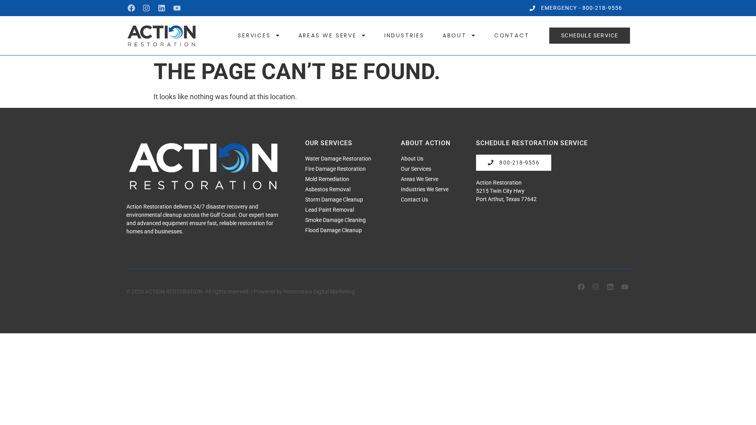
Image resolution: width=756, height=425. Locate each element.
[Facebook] (131, 8)
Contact (512, 35)
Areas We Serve (327, 35)
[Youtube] (177, 8)
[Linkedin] (161, 8)
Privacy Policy (442, 285)
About (455, 35)
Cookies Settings (446, 298)
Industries (404, 35)
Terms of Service (444, 291)
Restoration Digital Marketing (319, 291)
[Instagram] (146, 8)
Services (254, 35)
